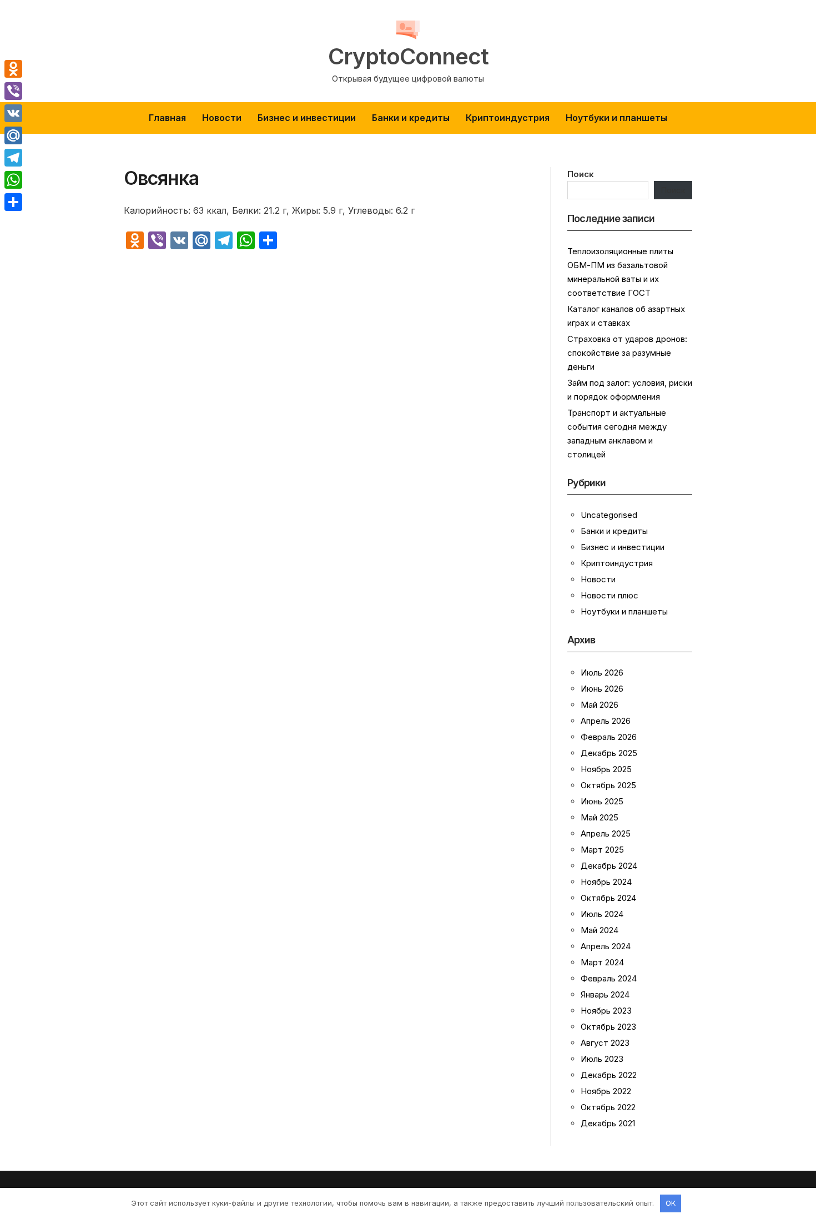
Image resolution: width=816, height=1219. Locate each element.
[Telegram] (13, 158)
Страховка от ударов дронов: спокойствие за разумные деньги (627, 353)
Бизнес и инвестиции (307, 117)
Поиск (580, 174)
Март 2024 (602, 962)
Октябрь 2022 (608, 1107)
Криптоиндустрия (508, 117)
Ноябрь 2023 (606, 1010)
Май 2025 (599, 817)
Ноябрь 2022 (606, 1091)
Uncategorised (609, 515)
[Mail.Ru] (13, 135)
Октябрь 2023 (608, 1026)
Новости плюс (609, 595)
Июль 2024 (602, 914)
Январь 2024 (605, 994)
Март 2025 (602, 849)
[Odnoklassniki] (13, 69)
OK (671, 1202)
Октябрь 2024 (608, 898)
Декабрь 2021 (608, 1123)
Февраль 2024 (609, 978)
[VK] (13, 113)
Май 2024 (599, 930)
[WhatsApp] (13, 180)
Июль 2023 (602, 1059)
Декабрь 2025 (609, 753)
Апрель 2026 (606, 721)
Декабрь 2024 (609, 865)
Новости (221, 117)
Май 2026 (599, 704)
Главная (167, 117)
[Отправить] (13, 202)
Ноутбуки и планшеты (616, 117)
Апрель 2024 (606, 946)
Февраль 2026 (609, 737)
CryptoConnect (408, 56)
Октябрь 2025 (608, 785)
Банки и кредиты (411, 117)
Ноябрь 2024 (606, 882)
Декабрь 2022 (609, 1075)
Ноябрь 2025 (606, 769)
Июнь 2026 (602, 688)
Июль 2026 (602, 672)
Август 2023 (605, 1042)
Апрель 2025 (606, 833)
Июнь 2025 (602, 801)
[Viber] (13, 91)
